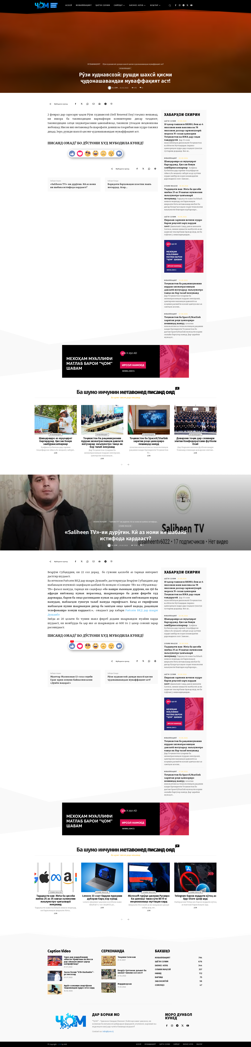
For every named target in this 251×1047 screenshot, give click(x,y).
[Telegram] (183, 5)
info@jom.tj (108, 1031)
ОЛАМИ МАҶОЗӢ (171, 186)
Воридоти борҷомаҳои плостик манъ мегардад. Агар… (129, 186)
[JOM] (110, 87)
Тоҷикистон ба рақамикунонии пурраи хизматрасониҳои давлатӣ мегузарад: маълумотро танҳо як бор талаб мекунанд (102, 442)
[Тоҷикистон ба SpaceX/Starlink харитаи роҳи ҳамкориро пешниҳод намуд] (149, 420)
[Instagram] (179, 5)
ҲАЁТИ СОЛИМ (170, 121)
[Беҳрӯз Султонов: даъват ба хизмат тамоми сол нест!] (108, 974)
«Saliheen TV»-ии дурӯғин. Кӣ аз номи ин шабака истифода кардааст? (73, 186)
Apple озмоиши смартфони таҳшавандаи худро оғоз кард (79, 986)
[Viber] (111, 103)
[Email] (93, 103)
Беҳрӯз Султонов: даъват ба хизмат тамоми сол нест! (132, 971)
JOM (116, 88)
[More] (155, 168)
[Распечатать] (99, 103)
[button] (169, 5)
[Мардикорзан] (108, 988)
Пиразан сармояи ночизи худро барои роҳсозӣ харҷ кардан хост (183, 223)
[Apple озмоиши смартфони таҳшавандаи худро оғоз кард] (55, 989)
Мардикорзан (125, 984)
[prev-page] (122, 465)
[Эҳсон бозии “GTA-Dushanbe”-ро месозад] (55, 976)
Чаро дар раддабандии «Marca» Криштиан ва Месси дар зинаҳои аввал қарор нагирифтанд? (78, 960)
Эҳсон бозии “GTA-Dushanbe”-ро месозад (79, 973)
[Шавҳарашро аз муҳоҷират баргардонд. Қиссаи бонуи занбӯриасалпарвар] (56, 420)
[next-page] (128, 465)
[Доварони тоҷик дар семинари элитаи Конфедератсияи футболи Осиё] (195, 420)
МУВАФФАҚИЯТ (93, 64)
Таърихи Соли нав (127, 957)
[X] (187, 5)
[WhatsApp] (87, 103)
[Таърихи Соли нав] (108, 961)
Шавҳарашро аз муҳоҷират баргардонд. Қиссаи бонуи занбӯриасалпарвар (180, 164)
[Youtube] (191, 5)
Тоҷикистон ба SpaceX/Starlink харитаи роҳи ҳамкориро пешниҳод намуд (182, 320)
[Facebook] (175, 5)
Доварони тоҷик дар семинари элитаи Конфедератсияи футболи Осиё (195, 441)
